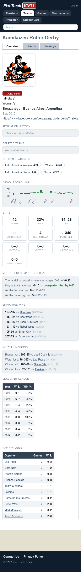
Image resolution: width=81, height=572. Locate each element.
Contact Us (11, 556)
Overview (12, 46)
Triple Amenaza (14, 516)
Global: (51, 172)
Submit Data (31, 20)
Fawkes (39, 369)
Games (41, 13)
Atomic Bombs (13, 474)
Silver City (24, 331)
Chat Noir (25, 312)
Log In (74, 5)
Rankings (12, 13)
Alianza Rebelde (14, 480)
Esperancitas (26, 336)
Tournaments (60, 13)
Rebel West (27, 326)
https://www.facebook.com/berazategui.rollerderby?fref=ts (40, 118)
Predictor (12, 20)
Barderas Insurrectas (17, 498)
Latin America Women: (21, 165)
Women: (53, 165)
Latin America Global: (20, 172)
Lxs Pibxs (39, 359)
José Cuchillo (42, 354)
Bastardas (26, 317)
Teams (27, 13)
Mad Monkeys (13, 510)
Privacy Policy (34, 556)
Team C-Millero (29, 322)
